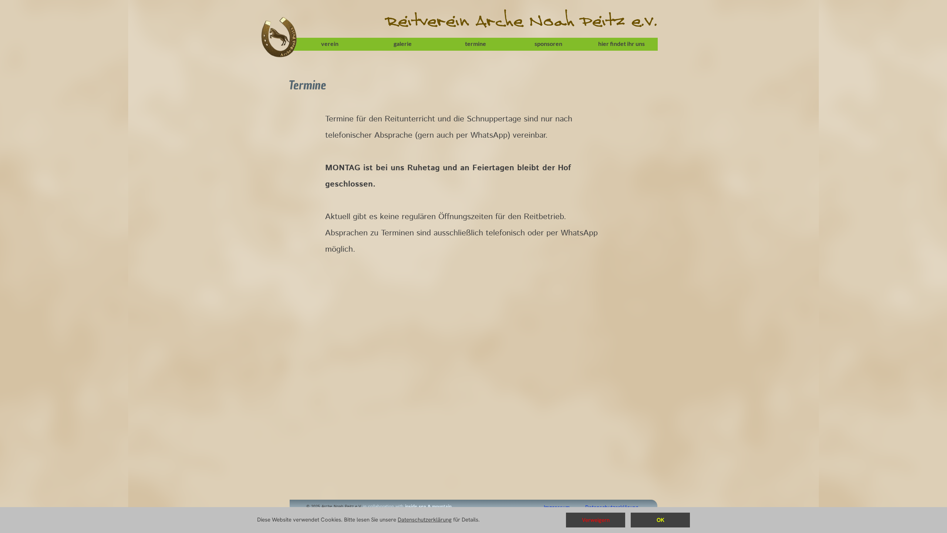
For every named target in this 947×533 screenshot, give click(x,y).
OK (660, 520)
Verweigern (596, 520)
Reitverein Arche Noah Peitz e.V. (521, 22)
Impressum (557, 507)
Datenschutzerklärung (612, 507)
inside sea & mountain (428, 506)
